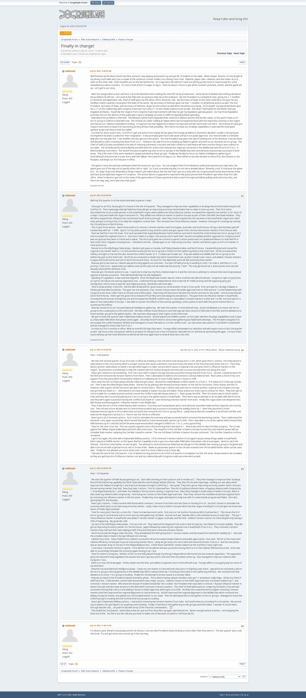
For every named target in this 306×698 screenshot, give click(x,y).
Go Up (63, 664)
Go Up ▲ (245, 695)
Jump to (203, 676)
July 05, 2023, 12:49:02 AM (100, 71)
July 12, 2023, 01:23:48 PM (100, 349)
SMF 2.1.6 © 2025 (64, 695)
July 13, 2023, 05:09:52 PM (100, 468)
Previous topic (224, 53)
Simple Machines (78, 695)
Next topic (239, 53)
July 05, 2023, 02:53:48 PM (100, 195)
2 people (93, 340)
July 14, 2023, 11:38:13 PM (100, 625)
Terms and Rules (232, 695)
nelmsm (70, 71)
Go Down (64, 62)
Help (222, 695)
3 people (93, 185)
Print (242, 62)
